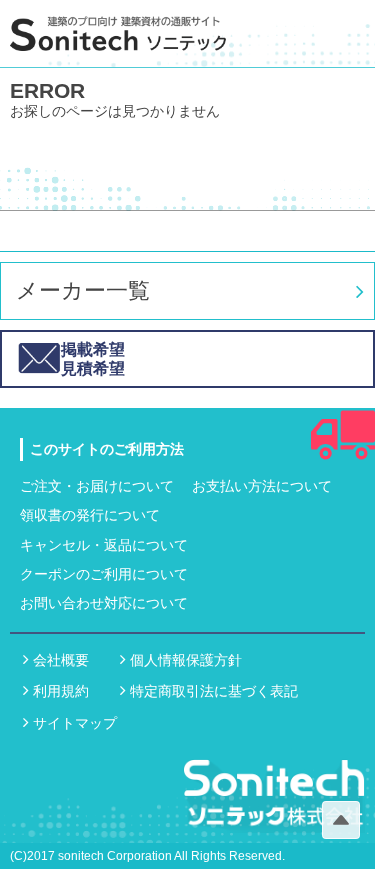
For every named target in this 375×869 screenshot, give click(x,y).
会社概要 (61, 660)
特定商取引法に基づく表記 (214, 691)
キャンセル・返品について (104, 545)
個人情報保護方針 (186, 660)
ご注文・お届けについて (97, 486)
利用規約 (61, 691)
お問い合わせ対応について (104, 603)
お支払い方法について (262, 486)
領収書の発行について (90, 515)
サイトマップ (75, 723)
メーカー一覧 (83, 290)
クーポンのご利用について (104, 574)
